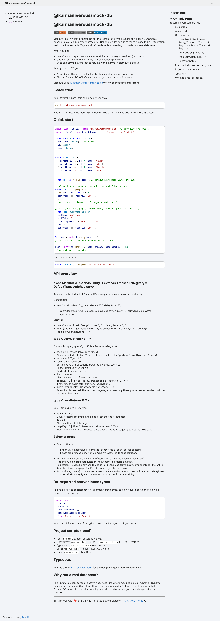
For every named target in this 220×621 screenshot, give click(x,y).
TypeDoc (27, 617)
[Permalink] (115, 24)
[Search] (212, 3)
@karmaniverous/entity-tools (86, 82)
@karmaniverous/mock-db (20, 2)
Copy (160, 105)
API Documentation (81, 567)
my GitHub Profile (133, 600)
